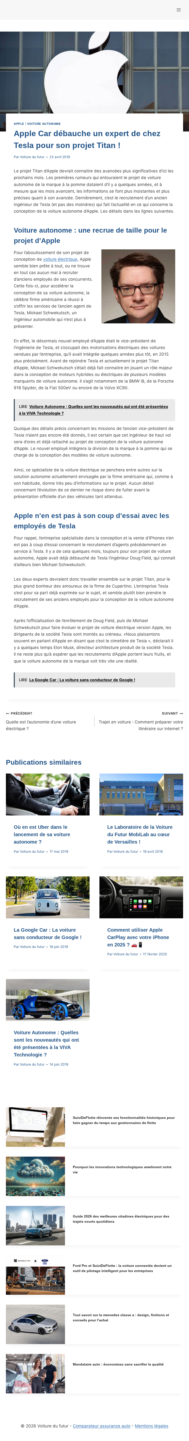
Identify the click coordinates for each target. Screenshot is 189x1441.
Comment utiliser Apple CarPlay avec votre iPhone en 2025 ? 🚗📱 (138, 937)
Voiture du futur (32, 157)
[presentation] (48, 794)
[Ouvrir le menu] (178, 10)
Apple (19, 124)
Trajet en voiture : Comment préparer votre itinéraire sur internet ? (141, 721)
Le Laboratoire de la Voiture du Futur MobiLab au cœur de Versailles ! (140, 834)
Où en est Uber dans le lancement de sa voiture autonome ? (42, 834)
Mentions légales (151, 1425)
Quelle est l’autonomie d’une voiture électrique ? (41, 721)
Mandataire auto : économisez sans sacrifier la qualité (118, 1364)
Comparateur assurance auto (101, 1425)
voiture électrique (60, 259)
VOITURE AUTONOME (44, 124)
